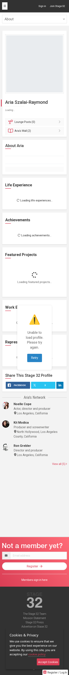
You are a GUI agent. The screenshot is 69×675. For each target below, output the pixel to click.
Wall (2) (23, 130)
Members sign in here (34, 579)
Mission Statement (34, 618)
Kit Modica (21, 422)
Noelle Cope (22, 404)
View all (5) (59, 463)
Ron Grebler (22, 446)
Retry (34, 358)
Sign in (42, 6)
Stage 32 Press (34, 622)
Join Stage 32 (57, 6)
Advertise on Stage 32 (34, 626)
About (9, 19)
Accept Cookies (48, 662)
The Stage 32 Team (34, 613)
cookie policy (37, 654)
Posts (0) (25, 121)
